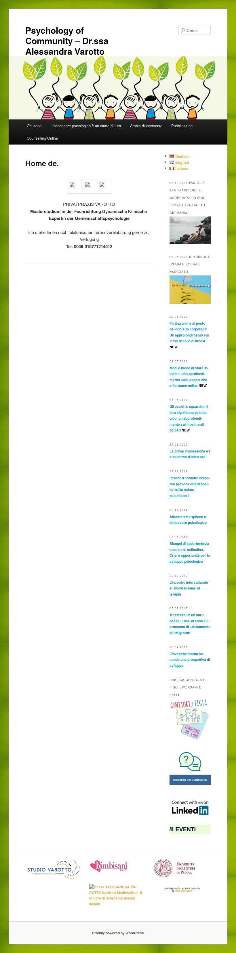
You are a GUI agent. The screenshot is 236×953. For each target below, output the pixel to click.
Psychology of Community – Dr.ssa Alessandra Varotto (67, 40)
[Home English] (104, 185)
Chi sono (34, 125)
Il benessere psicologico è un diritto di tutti (85, 125)
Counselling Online (42, 138)
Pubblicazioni (182, 125)
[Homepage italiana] (90, 185)
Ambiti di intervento (146, 125)
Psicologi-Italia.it (183, 890)
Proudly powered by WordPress (118, 932)
